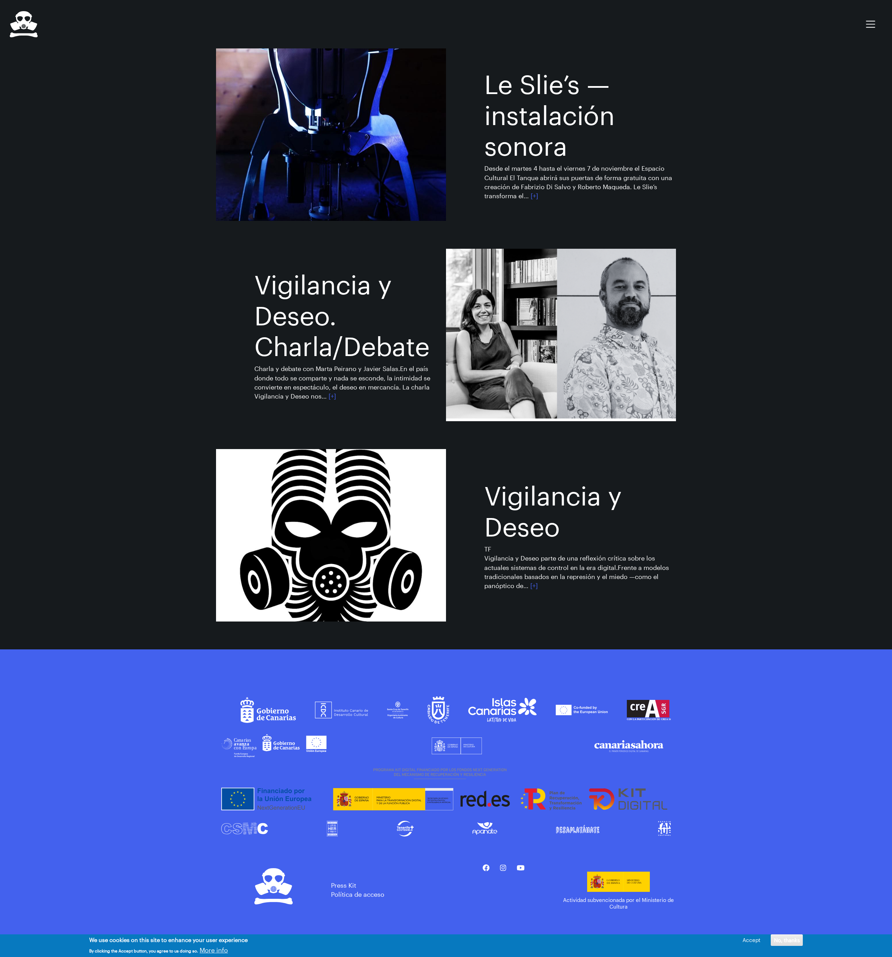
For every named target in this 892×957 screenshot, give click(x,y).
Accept (751, 940)
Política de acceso (357, 894)
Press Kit (343, 885)
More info (214, 950)
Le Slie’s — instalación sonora (549, 115)
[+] (534, 195)
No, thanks (787, 940)
